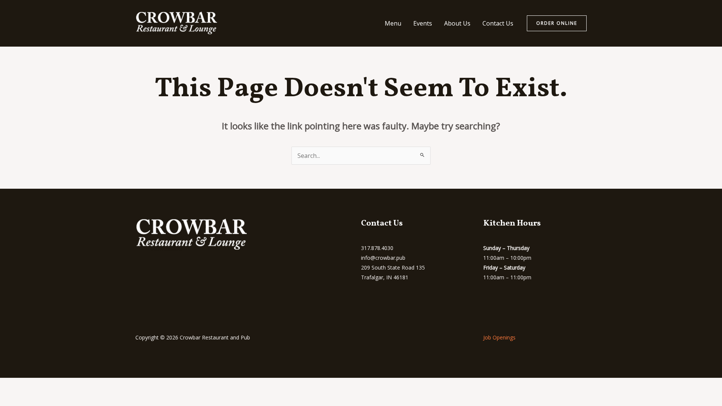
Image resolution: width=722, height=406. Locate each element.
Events (422, 23)
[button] (557, 23)
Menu (393, 23)
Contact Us (497, 23)
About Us (457, 23)
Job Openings (499, 337)
